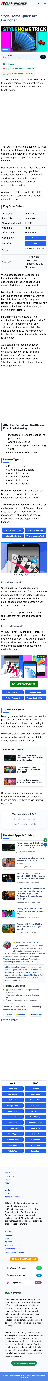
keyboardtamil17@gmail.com (15, 1009)
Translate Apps (13, 1139)
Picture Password (13, 698)
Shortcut (35, 1134)
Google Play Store (31, 975)
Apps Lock (13, 1089)
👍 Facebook (21, 1014)
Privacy (35, 238)
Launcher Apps (13, 1117)
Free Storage (35, 1117)
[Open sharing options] (45, 845)
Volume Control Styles (35, 698)
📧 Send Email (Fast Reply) (24, 1259)
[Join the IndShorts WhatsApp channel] (45, 840)
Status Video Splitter (12, 536)
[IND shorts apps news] (14, 3)
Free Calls (35, 1111)
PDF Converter (12, 1128)
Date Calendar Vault (13, 530)
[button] (38, 3)
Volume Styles (35, 692)
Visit (35, 243)
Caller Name (35, 1094)
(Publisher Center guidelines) (15, 959)
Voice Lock (35, 1145)
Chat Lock (35, 1106)
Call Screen (12, 1094)
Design (6, 49)
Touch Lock (35, 1151)
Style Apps (35, 1128)
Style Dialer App (12, 692)
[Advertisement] (24, 119)
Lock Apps (13, 1122)
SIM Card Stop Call (35, 530)
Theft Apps (12, 1134)
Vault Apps (12, 1145)
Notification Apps (35, 1122)
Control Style (13, 1111)
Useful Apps (35, 1139)
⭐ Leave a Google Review (24, 1363)
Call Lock (35, 1089)
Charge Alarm (12, 1106)
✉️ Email (8, 1014)
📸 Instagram (36, 1014)
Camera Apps (35, 1100)
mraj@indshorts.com (24, 961)
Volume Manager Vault (35, 536)
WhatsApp (12, 1151)
